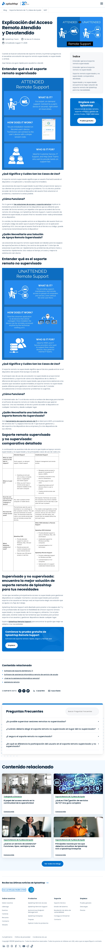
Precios (82, 910)
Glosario (5, 925)
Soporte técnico (60, 903)
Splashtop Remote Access (37, 903)
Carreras (5, 914)
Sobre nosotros (8, 898)
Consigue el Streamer (62, 916)
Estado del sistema (61, 907)
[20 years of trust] (24, 4)
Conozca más (9, 812)
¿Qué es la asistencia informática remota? (22, 678)
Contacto (5, 921)
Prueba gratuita (86, 121)
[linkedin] (19, 690)
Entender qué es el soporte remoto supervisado (84, 62)
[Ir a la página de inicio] (10, 4)
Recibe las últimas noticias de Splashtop (23, 882)
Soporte (57, 898)
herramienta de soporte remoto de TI (21, 421)
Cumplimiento (7, 937)
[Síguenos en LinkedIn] (4, 946)
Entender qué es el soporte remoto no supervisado (84, 68)
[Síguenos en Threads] (12, 946)
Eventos (5, 910)
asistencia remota (11, 682)
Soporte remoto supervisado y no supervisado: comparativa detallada (86, 76)
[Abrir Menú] (101, 3)
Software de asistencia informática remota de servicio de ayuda (31, 674)
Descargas (84, 907)
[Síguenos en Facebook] (16, 946)
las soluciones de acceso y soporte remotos (32, 204)
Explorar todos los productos (38, 923)
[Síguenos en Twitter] (20, 946)
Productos (32, 898)
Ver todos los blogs (52, 864)
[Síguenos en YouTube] (24, 946)
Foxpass (31, 919)
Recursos (5, 918)
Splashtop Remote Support (20, 621)
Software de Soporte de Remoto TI (18, 671)
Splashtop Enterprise (35, 916)
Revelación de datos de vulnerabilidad (62, 911)
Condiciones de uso (40, 937)
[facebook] (24, 690)
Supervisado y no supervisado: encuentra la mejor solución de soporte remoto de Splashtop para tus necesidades (85, 86)
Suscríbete (55, 691)
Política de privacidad (22, 937)
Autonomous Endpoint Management (36, 911)
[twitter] (28, 690)
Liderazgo (5, 907)
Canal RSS (40, 691)
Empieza (11, 645)
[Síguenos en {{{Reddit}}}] (28, 946)
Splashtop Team (12, 39)
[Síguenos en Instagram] (8, 946)
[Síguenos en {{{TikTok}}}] (32, 946)
